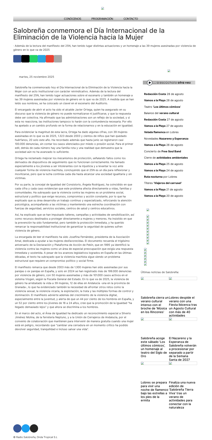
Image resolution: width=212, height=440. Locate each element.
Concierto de (162, 151)
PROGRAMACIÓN (102, 18)
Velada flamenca (155, 132)
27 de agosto (164, 119)
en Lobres (172, 132)
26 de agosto (163, 145)
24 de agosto (163, 170)
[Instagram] (34, 428)
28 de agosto (164, 94)
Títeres (163, 183)
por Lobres (160, 176)
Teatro (162, 106)
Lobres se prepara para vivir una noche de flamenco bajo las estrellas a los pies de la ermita (154, 391)
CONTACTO (131, 18)
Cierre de (166, 157)
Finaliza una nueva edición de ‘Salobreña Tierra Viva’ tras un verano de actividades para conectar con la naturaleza (182, 395)
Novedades (166, 138)
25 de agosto (163, 164)
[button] (191, 18)
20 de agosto (163, 195)
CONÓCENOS (72, 18)
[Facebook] (17, 428)
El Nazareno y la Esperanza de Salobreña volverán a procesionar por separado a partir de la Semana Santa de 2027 (182, 348)
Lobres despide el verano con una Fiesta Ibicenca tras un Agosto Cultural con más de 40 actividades (183, 306)
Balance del (162, 113)
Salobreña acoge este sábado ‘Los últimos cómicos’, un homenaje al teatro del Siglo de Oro (154, 347)
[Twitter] (26, 428)
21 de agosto (163, 189)
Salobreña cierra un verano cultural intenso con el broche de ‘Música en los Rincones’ (155, 305)
